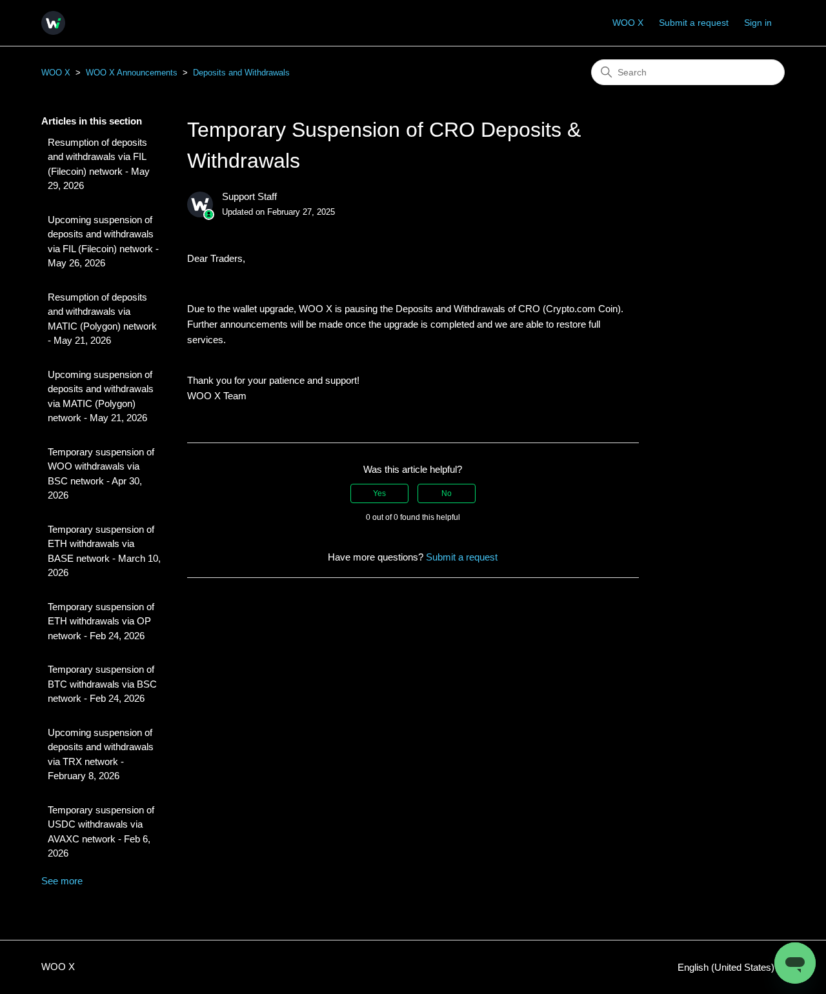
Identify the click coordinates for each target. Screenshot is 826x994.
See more (62, 880)
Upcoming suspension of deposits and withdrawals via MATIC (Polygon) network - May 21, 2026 (101, 396)
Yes (379, 493)
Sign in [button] (758, 22)
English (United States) (727, 967)
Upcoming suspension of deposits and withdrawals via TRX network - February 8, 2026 (101, 754)
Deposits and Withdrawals (241, 72)
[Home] (53, 23)
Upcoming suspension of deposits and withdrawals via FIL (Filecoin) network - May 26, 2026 (103, 241)
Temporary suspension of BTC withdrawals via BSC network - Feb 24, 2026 (102, 684)
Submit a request (694, 22)
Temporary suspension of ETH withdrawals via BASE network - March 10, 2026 (104, 551)
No (446, 493)
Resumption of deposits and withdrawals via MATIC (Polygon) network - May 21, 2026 (102, 319)
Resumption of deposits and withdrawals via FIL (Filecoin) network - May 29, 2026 (99, 164)
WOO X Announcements (131, 72)
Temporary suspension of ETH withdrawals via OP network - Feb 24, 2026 (101, 621)
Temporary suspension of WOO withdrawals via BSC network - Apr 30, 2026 (101, 473)
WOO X (627, 22)
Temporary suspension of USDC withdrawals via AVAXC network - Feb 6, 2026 (101, 831)
